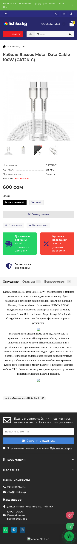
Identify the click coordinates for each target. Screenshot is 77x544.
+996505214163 (50, 24)
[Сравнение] (64, 14)
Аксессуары (17, 46)
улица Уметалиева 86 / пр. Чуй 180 (30, 506)
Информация (14, 459)
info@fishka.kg (16, 491)
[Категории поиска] (31, 34)
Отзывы (30, 281)
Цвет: (6, 195)
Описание (11, 281)
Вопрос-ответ (57, 281)
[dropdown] (5, 14)
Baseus (50, 174)
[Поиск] (70, 34)
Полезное (11, 470)
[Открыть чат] (69, 536)
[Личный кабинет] (71, 14)
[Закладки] (56, 14)
